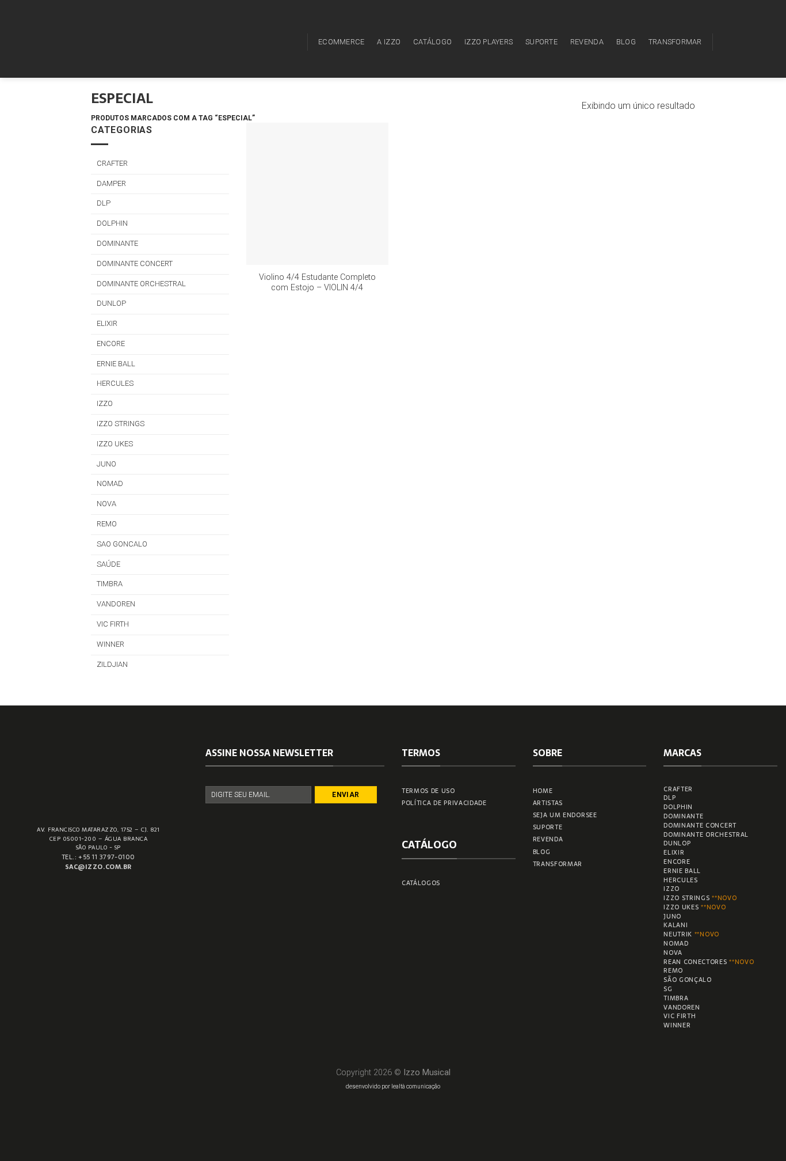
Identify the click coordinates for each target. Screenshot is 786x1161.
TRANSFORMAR (675, 41)
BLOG (626, 41)
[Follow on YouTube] (769, 41)
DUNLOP (111, 303)
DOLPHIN (112, 223)
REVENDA (587, 41)
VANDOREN (116, 604)
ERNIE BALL (116, 363)
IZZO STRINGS (120, 423)
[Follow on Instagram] (740, 41)
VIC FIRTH (113, 624)
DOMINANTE (117, 243)
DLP (103, 203)
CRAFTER (112, 163)
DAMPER (111, 183)
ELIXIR (107, 323)
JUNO (106, 464)
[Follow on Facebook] (725, 41)
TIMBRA (110, 583)
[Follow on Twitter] (755, 41)
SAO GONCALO (122, 544)
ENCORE (111, 343)
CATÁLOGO (432, 41)
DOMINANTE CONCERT (135, 263)
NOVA (106, 503)
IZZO (105, 403)
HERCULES (115, 383)
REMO (107, 523)
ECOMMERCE (341, 41)
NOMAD (110, 483)
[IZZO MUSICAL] (48, 39)
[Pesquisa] (291, 42)
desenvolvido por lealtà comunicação (393, 1086)
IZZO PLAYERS (488, 41)
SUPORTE (541, 41)
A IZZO (388, 41)
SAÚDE (108, 564)
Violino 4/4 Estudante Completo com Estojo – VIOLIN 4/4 (317, 282)
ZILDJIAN (112, 664)
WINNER (110, 644)
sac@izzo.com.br (98, 867)
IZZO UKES (115, 443)
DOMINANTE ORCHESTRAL (141, 283)
